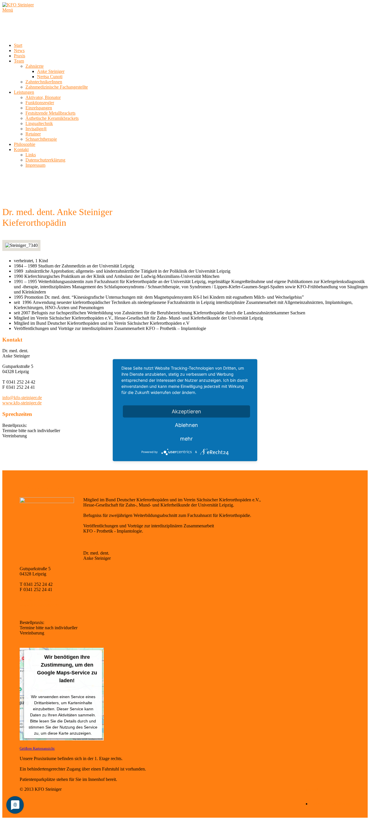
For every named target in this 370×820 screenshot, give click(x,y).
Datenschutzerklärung (45, 159)
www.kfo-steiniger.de (22, 402)
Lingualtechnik (39, 123)
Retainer (33, 133)
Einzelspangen (38, 107)
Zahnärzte (34, 66)
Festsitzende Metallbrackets (50, 113)
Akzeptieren (186, 411)
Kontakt (21, 149)
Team (19, 60)
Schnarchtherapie (41, 139)
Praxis (19, 55)
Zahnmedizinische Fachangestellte (56, 87)
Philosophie (24, 144)
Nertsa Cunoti (49, 76)
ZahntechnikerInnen (43, 81)
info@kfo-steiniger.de (22, 397)
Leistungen (24, 92)
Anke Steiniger (50, 71)
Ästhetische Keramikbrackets (52, 118)
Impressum (35, 165)
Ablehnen (186, 425)
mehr (186, 438)
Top (23, 799)
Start (18, 45)
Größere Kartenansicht (37, 748)
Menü (7, 10)
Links (30, 154)
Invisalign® (36, 128)
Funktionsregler (39, 102)
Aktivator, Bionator (43, 97)
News (19, 50)
